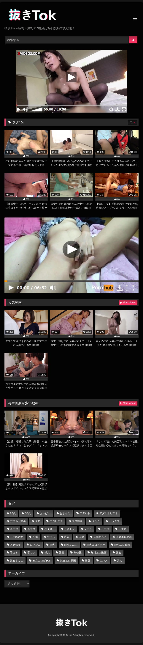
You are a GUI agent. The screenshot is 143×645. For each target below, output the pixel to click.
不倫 (35, 536)
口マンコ (35, 544)
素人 (119, 560)
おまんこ (65, 513)
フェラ (88, 528)
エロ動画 (77, 521)
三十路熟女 (16, 536)
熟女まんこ (16, 560)
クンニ (96, 521)
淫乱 (61, 552)
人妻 (81, 536)
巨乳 (52, 544)
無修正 (78, 552)
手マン (31, 552)
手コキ (14, 552)
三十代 (105, 528)
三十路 (122, 528)
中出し (51, 536)
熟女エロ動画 (68, 560)
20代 (13, 513)
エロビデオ (56, 521)
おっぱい (45, 513)
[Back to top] (131, 634)
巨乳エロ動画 (122, 544)
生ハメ (104, 560)
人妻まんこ (100, 536)
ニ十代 (14, 528)
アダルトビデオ (108, 513)
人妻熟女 (15, 544)
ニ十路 (31, 528)
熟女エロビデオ (42, 560)
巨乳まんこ (70, 544)
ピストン (69, 528)
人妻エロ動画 (124, 536)
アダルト (85, 513)
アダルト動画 (18, 521)
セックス (114, 521)
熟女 (118, 552)
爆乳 (87, 560)
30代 (28, 513)
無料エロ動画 (99, 552)
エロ (37, 521)
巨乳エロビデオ (96, 544)
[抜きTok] (71, 15)
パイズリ (50, 528)
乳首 (66, 536)
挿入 (47, 552)
